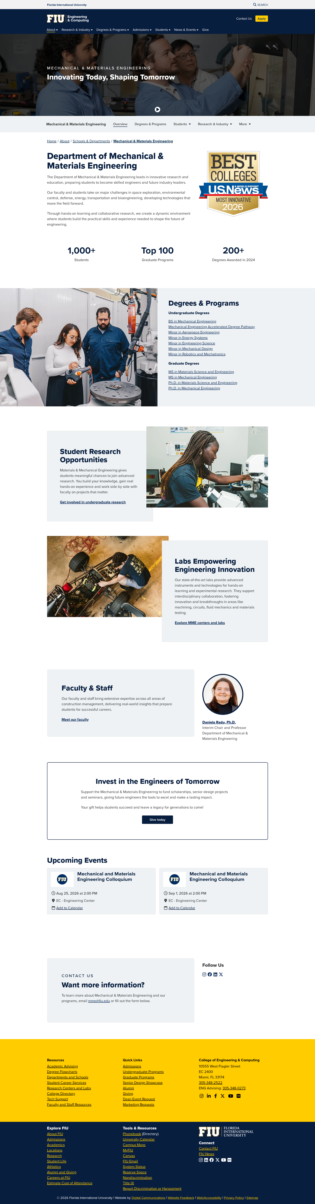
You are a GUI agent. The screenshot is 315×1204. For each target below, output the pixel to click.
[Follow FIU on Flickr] (230, 1159)
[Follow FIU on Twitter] (218, 1159)
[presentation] (62, 879)
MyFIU (128, 1150)
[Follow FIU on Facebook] (212, 1159)
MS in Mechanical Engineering (192, 377)
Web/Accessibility (209, 1197)
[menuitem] (52, 29)
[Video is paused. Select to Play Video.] (157, 109)
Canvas (129, 1155)
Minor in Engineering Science (191, 343)
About (64, 141)
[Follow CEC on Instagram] (202, 1096)
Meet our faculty (75, 719)
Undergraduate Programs (143, 1071)
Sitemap (252, 1197)
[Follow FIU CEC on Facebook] (216, 1096)
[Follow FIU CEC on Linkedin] (209, 1096)
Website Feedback (181, 1197)
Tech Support (57, 1099)
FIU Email (130, 1161)
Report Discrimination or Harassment (152, 1188)
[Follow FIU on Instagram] (201, 1159)
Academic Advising (62, 1066)
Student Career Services (66, 1082)
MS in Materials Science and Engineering (201, 371)
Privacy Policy (234, 1197)
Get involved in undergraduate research (93, 502)
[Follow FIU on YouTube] (224, 1159)
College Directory (61, 1093)
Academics (56, 1144)
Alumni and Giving (61, 1172)
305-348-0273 (234, 1088)
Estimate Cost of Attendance (69, 1183)
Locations (54, 1150)
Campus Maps (134, 1144)
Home (52, 141)
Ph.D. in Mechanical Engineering (194, 388)
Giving (128, 1093)
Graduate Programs (138, 1077)
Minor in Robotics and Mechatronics (196, 354)
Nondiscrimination (137, 1177)
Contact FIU (208, 1148)
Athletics (54, 1166)
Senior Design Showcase (143, 1082)
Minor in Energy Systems (188, 337)
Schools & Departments (91, 141)
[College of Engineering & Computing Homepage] (68, 19)
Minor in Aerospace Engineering (193, 332)
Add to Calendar (69, 907)
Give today (157, 819)
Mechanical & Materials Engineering (76, 124)
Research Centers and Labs (69, 1088)
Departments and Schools (67, 1077)
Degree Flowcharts (62, 1071)
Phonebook (132, 1133)
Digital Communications (148, 1197)
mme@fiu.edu (99, 1000)
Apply (262, 18)
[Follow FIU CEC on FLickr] (239, 1096)
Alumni (128, 1088)
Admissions (132, 1066)
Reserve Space (135, 1172)
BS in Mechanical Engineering (192, 321)
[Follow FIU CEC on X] (223, 1096)
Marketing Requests (138, 1104)
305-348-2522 (210, 1082)
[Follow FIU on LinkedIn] (206, 1159)
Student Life (56, 1161)
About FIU (55, 1133)
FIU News (206, 1153)
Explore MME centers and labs (200, 622)
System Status (134, 1166)
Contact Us (244, 18)
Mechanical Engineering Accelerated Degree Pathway (211, 326)
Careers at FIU (58, 1177)
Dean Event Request (139, 1099)
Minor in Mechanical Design (190, 348)
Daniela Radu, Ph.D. (219, 722)
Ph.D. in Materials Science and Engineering (202, 382)
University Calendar (139, 1139)
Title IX (128, 1183)
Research (54, 1155)
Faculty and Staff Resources (69, 1104)
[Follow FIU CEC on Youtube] (231, 1096)
